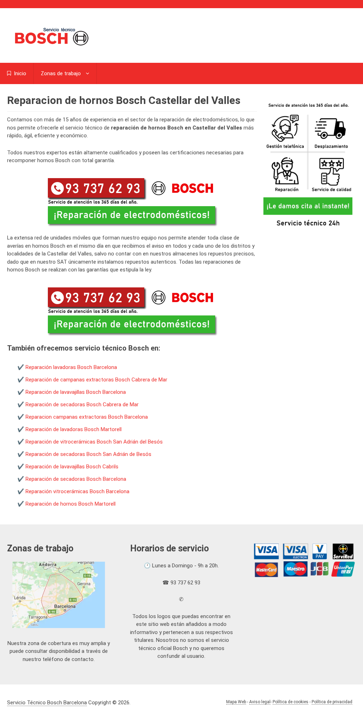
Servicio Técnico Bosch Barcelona (47, 702)
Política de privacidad (332, 701)
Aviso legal (259, 701)
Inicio (19, 73)
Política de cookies (290, 701)
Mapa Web (236, 701)
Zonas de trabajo (61, 73)
